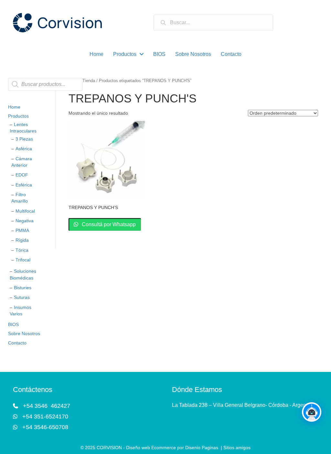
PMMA (22, 230)
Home (14, 107)
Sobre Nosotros (24, 333)
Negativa (25, 220)
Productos (18, 116)
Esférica (24, 184)
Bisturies (22, 287)
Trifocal (23, 259)
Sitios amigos (237, 447)
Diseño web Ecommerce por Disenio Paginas (172, 447)
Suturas (22, 297)
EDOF (22, 174)
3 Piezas (24, 139)
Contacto (17, 342)
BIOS (13, 324)
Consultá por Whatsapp (108, 224)
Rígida (22, 240)
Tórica (22, 250)
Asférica (24, 148)
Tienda (88, 80)
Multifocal (25, 211)
